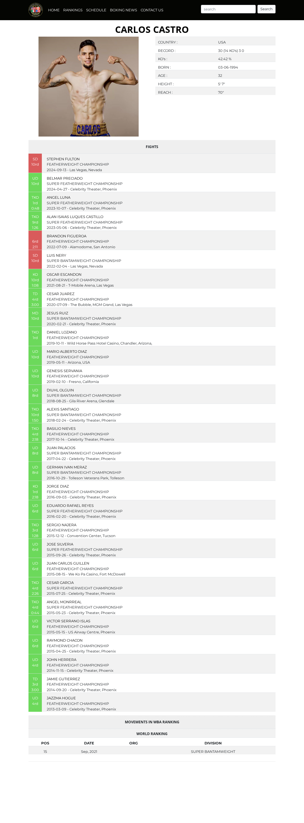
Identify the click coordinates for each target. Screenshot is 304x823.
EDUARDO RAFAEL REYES (70, 505)
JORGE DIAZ (58, 486)
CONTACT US (152, 10)
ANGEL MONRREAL (64, 602)
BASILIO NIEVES (61, 428)
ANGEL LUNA (58, 197)
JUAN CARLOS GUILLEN (68, 563)
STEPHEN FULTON (63, 159)
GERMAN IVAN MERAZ (67, 467)
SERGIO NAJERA (61, 525)
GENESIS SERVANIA (64, 371)
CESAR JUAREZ (60, 294)
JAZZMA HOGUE (61, 698)
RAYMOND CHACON (65, 640)
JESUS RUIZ (57, 313)
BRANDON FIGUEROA (66, 236)
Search (266, 9)
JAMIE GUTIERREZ (63, 679)
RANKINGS (73, 10)
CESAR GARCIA (60, 582)
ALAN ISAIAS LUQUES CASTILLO (75, 216)
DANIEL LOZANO (62, 332)
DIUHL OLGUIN (60, 390)
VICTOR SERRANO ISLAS (68, 621)
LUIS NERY (56, 255)
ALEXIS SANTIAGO (63, 409)
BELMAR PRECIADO (65, 178)
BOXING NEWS (123, 10)
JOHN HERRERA (61, 659)
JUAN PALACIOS (61, 448)
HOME (54, 10)
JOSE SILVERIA (60, 544)
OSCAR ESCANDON (64, 274)
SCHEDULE (96, 10)
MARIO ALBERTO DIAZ (67, 351)
